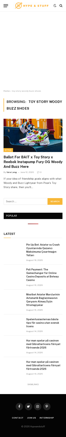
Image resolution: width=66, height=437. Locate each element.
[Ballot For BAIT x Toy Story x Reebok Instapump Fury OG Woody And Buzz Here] (33, 135)
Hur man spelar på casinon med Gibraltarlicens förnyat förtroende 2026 (43, 344)
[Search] (60, 6)
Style (8, 150)
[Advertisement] (33, 51)
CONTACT (18, 418)
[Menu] (6, 6)
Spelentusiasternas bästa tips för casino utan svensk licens (42, 323)
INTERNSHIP (47, 418)
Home (7, 91)
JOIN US (31, 418)
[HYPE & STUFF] (31, 6)
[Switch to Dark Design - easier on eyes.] (55, 5)
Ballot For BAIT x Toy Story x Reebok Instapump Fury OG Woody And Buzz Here (33, 162)
